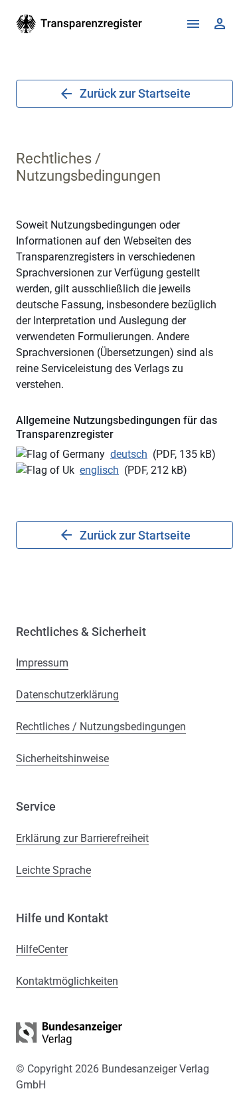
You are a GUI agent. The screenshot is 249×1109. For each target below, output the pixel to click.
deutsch (128, 454)
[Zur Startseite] (79, 24)
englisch (99, 470)
